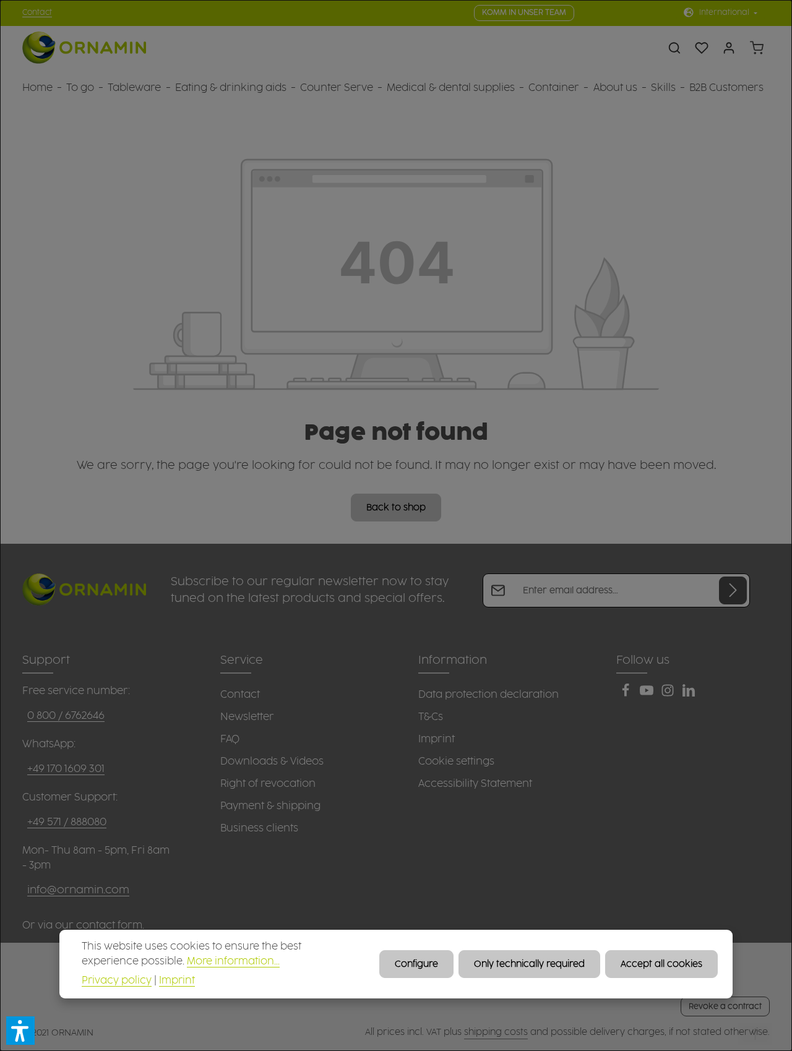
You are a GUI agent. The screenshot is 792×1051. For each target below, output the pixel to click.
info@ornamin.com (78, 890)
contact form (109, 925)
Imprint (436, 739)
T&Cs (430, 717)
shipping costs (496, 1032)
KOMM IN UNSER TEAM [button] (524, 12)
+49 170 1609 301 (66, 769)
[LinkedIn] (688, 694)
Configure (416, 964)
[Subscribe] (733, 590)
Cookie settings (456, 761)
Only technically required (529, 964)
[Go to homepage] (84, 48)
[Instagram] (669, 694)
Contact (37, 12)
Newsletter (247, 717)
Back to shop (396, 508)
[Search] (674, 47)
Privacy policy (117, 980)
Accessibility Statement (475, 784)
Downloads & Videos (272, 761)
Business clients (259, 828)
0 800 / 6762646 (66, 716)
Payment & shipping (270, 806)
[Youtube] (648, 694)
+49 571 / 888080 (66, 822)
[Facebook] (627, 694)
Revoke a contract (725, 1006)
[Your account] (729, 47)
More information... (233, 961)
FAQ (229, 739)
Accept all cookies (661, 964)
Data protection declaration (488, 695)
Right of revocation (268, 784)
